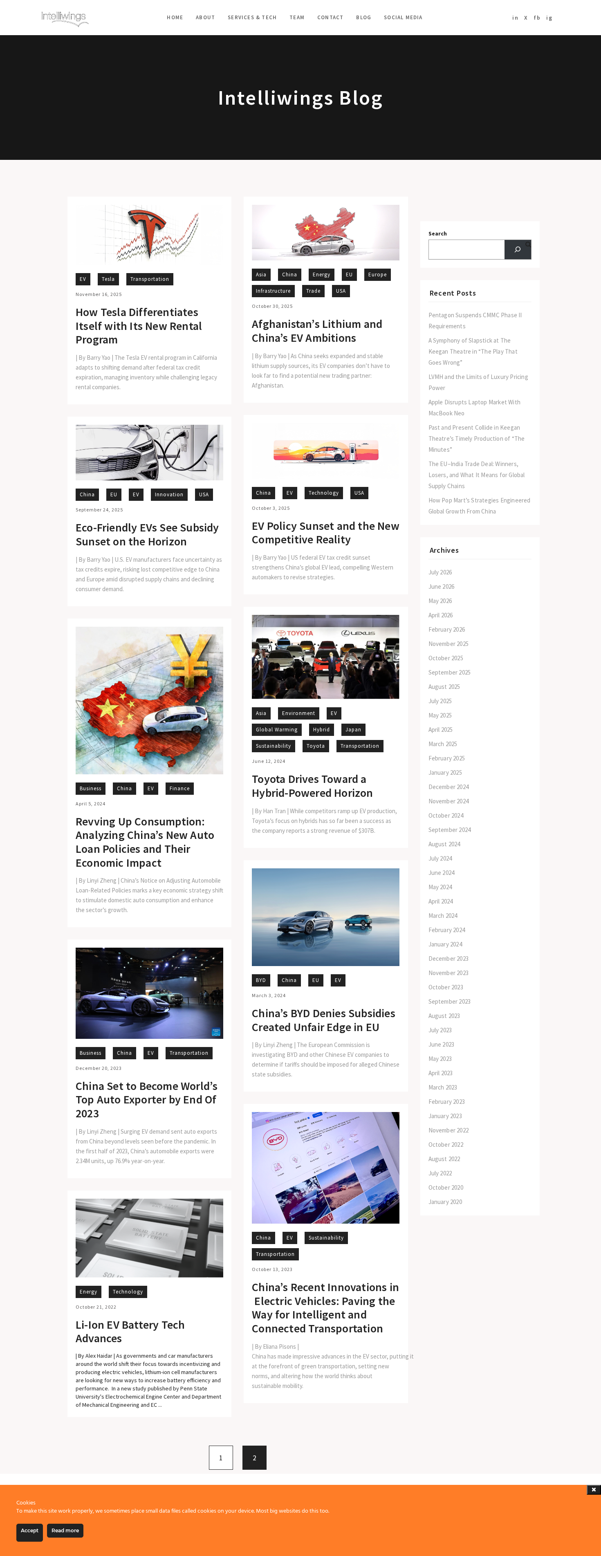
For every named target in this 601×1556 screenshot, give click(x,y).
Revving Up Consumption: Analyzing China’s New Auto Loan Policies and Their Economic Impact (145, 842)
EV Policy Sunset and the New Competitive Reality (325, 533)
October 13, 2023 (272, 1269)
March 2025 (442, 744)
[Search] (518, 249)
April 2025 (440, 729)
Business (90, 788)
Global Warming (277, 729)
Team (297, 17)
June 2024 (441, 873)
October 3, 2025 (271, 508)
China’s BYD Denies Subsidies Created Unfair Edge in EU (323, 1020)
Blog (363, 17)
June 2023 (441, 1044)
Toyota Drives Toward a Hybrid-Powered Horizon (312, 786)
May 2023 (440, 1059)
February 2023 (446, 1101)
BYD (261, 980)
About (205, 17)
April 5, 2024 (90, 803)
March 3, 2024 (269, 995)
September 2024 (449, 830)
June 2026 (441, 586)
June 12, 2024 (268, 761)
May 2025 (440, 715)
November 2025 (448, 644)
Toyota (316, 745)
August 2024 (444, 844)
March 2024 (442, 915)
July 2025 (440, 701)
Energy (321, 274)
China (289, 274)
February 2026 (446, 629)
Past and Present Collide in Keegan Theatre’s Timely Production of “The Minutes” (476, 438)
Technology (324, 492)
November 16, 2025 (99, 294)
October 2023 (445, 987)
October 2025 (445, 658)
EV (83, 279)
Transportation (149, 279)
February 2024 (446, 930)
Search (437, 233)
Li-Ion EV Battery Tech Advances (130, 1331)
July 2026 (440, 572)
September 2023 (449, 1001)
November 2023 (448, 973)
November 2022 (448, 1130)
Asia (261, 274)
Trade (313, 290)
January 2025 (445, 772)
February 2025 (446, 758)
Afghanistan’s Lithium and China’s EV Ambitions (317, 331)
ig (549, 17)
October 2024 (445, 815)
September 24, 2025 (99, 510)
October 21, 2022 (96, 1307)
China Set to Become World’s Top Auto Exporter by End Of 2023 (147, 1100)
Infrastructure (273, 290)
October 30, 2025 (272, 306)
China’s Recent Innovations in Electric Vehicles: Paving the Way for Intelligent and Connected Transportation (325, 1307)
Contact (330, 17)
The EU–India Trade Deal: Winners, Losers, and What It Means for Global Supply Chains (476, 475)
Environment (298, 713)
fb (537, 17)
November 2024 (448, 801)
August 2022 (444, 1159)
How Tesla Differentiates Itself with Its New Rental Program (139, 326)
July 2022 (440, 1173)
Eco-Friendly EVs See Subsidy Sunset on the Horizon (147, 534)
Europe (377, 274)
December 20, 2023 (99, 1068)
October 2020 (445, 1187)
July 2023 (440, 1030)
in (515, 17)
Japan (353, 729)
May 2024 (440, 887)
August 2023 (444, 1016)
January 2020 (445, 1202)
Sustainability (273, 745)
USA (341, 290)
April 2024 (440, 901)
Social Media (403, 17)
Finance (180, 788)
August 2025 (444, 687)
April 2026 (440, 615)
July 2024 (440, 858)
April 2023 (440, 1073)
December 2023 (448, 958)
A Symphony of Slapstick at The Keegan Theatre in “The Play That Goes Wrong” (473, 351)
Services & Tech (252, 17)
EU (349, 274)
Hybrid (321, 729)
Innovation (169, 494)
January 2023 (445, 1116)
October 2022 (445, 1144)
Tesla (108, 279)
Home (175, 17)
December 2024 (448, 787)
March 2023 (442, 1087)
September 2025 (449, 672)
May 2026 (440, 601)
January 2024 (445, 944)
